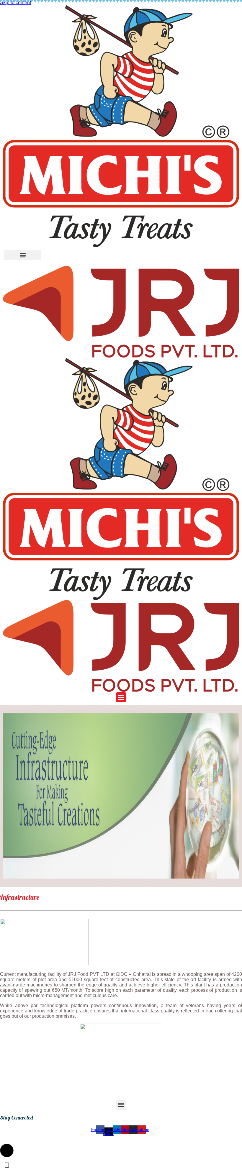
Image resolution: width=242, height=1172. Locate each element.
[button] (22, 255)
